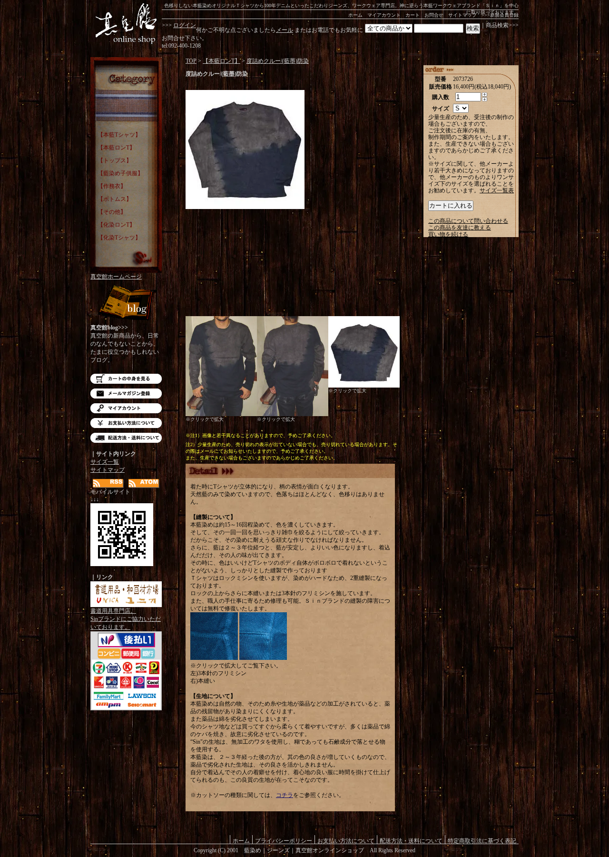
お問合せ (433, 15)
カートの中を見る (126, 379)
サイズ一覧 (104, 461)
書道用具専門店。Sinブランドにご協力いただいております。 (125, 619)
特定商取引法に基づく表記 (482, 840)
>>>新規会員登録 (500, 15)
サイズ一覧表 (497, 190)
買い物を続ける (448, 234)
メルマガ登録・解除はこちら (126, 394)
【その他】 (112, 212)
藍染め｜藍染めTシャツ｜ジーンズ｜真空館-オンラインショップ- (126, 24)
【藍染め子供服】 (120, 173)
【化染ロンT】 (116, 224)
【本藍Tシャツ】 (119, 134)
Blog (126, 303)
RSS (108, 483)
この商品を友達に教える (459, 227)
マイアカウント (384, 15)
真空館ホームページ (116, 276)
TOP (191, 61)
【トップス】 (115, 160)
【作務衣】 (112, 186)
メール (284, 30)
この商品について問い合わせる (468, 221)
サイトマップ (462, 15)
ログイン (184, 25)
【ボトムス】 (115, 199)
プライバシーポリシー (283, 840)
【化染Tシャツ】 (119, 237)
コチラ (284, 795)
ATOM (143, 483)
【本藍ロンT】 (116, 147)
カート (412, 15)
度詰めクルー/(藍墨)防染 (277, 61)
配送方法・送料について (126, 438)
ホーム (355, 15)
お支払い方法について (126, 423)
